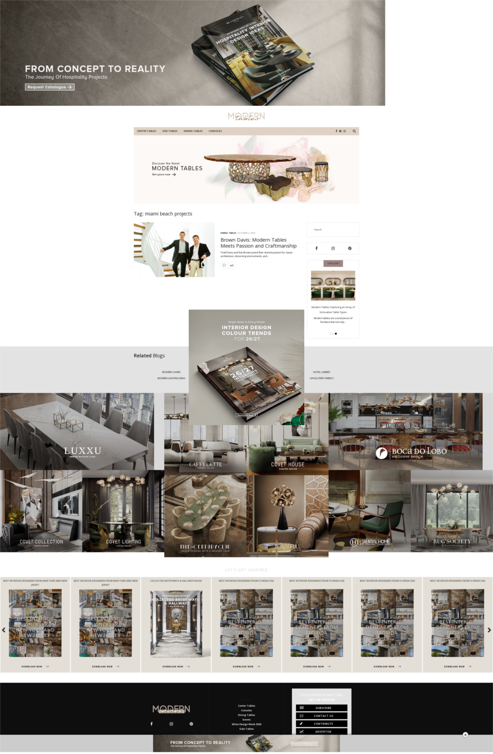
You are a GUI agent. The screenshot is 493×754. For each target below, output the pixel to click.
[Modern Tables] (246, 116)
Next (487, 630)
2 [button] (333, 334)
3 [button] (336, 334)
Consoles (215, 131)
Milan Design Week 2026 (246, 724)
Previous (6, 630)
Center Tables (146, 131)
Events (247, 719)
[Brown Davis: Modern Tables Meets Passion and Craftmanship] (174, 249)
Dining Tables (193, 131)
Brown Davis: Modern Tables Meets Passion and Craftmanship (259, 242)
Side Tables (170, 131)
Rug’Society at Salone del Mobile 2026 (333, 312)
